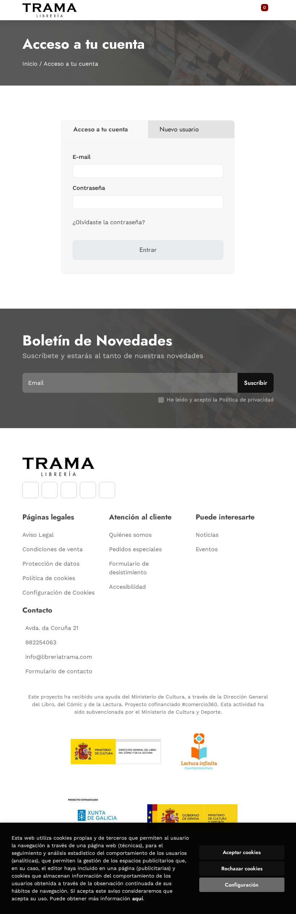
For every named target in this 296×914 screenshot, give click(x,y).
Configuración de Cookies (58, 592)
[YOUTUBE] (69, 490)
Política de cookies (48, 578)
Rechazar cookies (241, 868)
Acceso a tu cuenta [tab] (100, 129)
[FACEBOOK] (30, 490)
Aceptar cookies (242, 852)
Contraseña (89, 187)
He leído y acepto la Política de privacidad (220, 399)
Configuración (241, 884)
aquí (137, 898)
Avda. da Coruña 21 (51, 627)
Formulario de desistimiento (129, 568)
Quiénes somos (130, 534)
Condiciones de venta (52, 549)
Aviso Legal (38, 534)
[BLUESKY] (107, 490)
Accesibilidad (127, 586)
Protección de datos (50, 563)
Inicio (30, 63)
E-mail (82, 156)
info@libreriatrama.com (58, 656)
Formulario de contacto (58, 671)
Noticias (207, 534)
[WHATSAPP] (88, 490)
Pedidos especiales (135, 549)
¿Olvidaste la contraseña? (109, 222)
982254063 (40, 642)
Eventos (207, 549)
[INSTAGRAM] (50, 490)
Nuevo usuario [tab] (179, 129)
